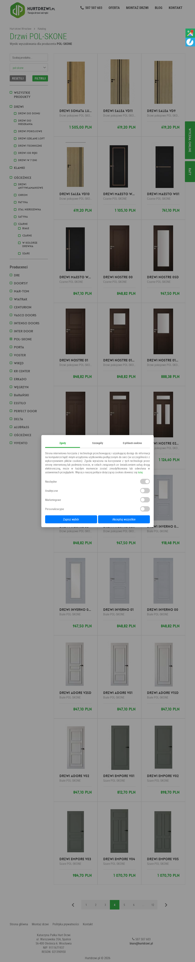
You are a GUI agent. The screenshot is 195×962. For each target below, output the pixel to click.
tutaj (140, 472)
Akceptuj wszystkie (124, 519)
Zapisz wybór (71, 519)
